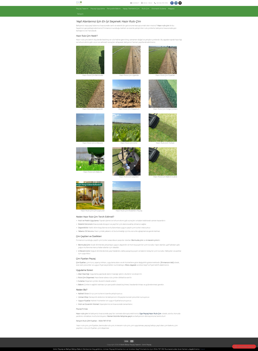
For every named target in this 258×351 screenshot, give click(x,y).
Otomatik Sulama (158, 9)
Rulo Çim (145, 9)
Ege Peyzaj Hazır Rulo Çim (150, 314)
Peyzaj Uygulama (98, 9)
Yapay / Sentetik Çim (131, 9)
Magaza (171, 9)
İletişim (80, 14)
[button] (244, 347)
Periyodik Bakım (114, 9)
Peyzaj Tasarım (82, 9)
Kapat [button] (202, 349)
